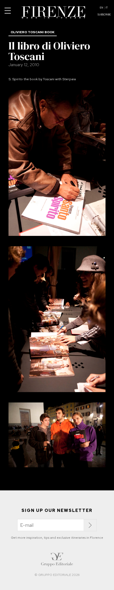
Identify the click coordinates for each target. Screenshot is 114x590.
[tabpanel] (57, 164)
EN (101, 7)
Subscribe (104, 14)
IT (107, 7)
